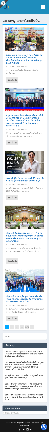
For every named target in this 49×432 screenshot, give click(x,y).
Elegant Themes (23, 423)
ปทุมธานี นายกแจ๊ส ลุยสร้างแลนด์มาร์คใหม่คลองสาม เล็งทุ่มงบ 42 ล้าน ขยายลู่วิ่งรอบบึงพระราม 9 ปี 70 (24, 299)
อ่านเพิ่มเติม (12, 80)
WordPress (24, 425)
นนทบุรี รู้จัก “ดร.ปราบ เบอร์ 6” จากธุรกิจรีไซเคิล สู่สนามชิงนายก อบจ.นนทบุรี (25, 179)
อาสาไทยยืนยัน (22, 67)
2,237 (27, 329)
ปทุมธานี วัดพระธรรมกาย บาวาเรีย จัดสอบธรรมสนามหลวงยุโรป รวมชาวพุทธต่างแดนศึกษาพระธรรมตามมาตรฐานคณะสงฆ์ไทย (24, 237)
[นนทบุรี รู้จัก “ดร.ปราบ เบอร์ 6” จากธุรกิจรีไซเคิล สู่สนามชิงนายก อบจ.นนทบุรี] (24, 162)
